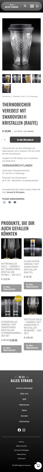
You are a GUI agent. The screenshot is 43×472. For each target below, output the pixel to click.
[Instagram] (23, 430)
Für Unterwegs (32, 96)
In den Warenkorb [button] (9, 288)
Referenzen (24, 405)
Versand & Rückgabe (15, 192)
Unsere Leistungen (24, 388)
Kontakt (24, 416)
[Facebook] (19, 430)
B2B (24, 399)
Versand (30, 131)
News (24, 410)
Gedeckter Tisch (19, 96)
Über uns (24, 393)
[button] (32, 6)
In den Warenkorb (25, 139)
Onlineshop (6, 96)
